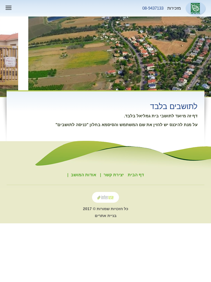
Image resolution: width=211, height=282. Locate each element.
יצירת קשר (114, 174)
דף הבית (136, 174)
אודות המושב (83, 174)
